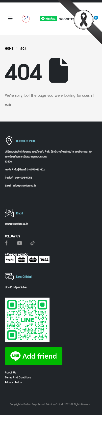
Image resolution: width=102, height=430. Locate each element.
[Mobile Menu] (10, 18)
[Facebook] (6, 242)
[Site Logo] (26, 18)
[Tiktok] (32, 242)
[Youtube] (19, 242)
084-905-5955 (67, 18)
